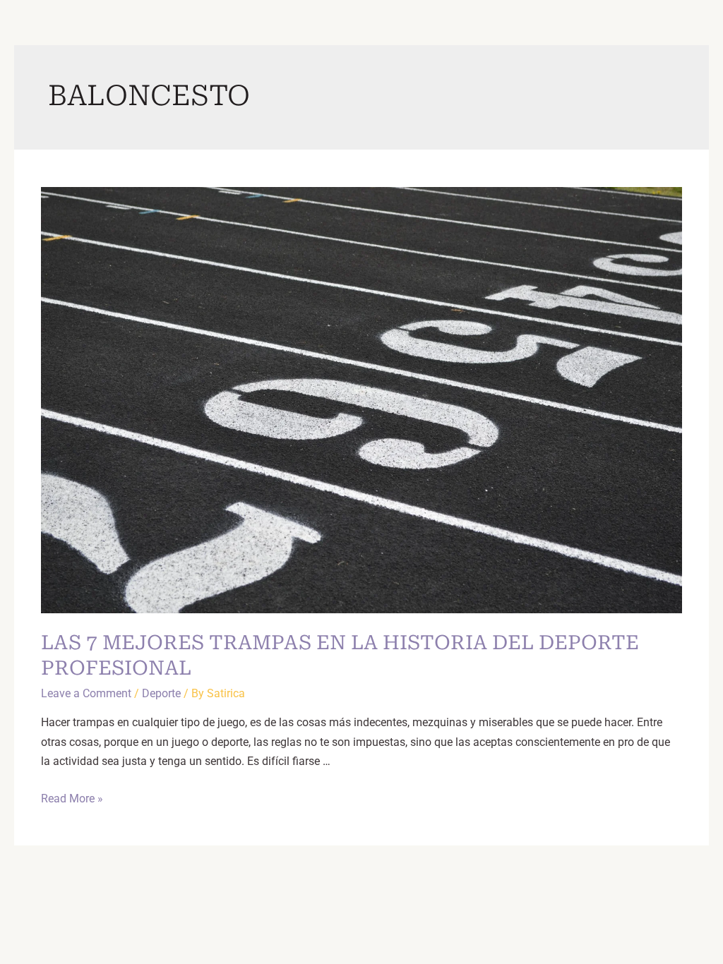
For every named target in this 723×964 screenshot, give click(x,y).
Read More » (72, 798)
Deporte (161, 693)
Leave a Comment (86, 693)
